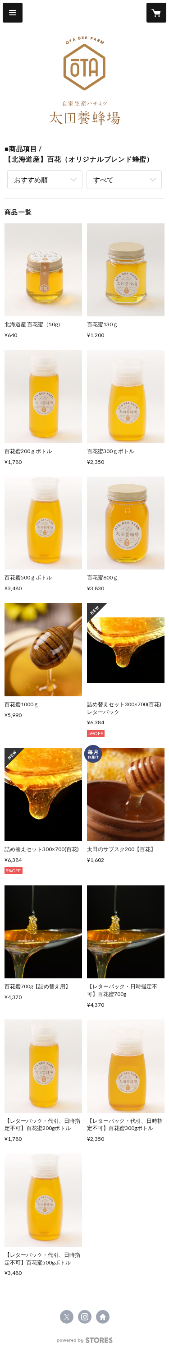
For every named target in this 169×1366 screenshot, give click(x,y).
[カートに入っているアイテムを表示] (156, 13)
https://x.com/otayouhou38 (66, 1317)
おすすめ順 (31, 180)
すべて (103, 180)
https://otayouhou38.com (103, 1317)
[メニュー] (13, 13)
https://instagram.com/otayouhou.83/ (84, 1317)
